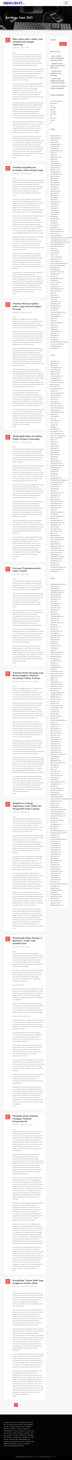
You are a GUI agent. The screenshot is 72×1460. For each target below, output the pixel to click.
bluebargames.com (55, 378)
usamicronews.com (55, 879)
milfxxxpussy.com (55, 314)
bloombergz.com (55, 429)
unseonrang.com (55, 714)
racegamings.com (55, 888)
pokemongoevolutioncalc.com (58, 884)
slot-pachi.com (54, 663)
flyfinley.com (53, 629)
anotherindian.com (55, 331)
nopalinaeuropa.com (56, 346)
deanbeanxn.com (55, 614)
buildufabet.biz (54, 227)
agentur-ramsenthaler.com (57, 763)
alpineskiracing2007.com (57, 537)
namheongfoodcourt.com (57, 522)
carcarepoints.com (55, 286)
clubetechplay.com (55, 854)
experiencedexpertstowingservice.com (61, 799)
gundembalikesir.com (56, 151)
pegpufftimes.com (55, 372)
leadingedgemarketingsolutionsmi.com (61, 238)
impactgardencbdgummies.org (58, 342)
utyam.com (53, 320)
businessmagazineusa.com (57, 782)
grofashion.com (54, 881)
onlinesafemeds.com (56, 174)
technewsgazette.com (56, 463)
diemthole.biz (54, 457)
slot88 (27, 1441)
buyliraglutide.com (55, 172)
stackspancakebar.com (56, 520)
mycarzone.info (54, 773)
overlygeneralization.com (57, 692)
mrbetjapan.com (55, 469)
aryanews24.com (55, 253)
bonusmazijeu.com (55, 843)
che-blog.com (54, 625)
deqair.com (53, 293)
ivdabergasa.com (55, 267)
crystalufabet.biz (54, 219)
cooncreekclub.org (55, 369)
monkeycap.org (54, 416)
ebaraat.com (53, 159)
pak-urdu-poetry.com (56, 716)
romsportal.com (54, 898)
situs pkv (52, 109)
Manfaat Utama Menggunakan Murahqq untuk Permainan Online (57, 81)
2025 (53, 18)
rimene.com (53, 510)
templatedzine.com (55, 301)
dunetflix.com (54, 310)
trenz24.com (53, 444)
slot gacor (12, 1426)
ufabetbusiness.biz (55, 191)
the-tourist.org (54, 423)
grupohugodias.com (56, 291)
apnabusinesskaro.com (56, 569)
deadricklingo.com (55, 756)
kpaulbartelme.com (55, 807)
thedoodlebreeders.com (57, 289)
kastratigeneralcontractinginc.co (59, 240)
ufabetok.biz (53, 221)
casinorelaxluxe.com (56, 852)
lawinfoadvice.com (55, 303)
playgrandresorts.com (56, 896)
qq (51, 122)
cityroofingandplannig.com (57, 265)
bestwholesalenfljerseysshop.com (59, 242)
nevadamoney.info (55, 508)
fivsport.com (53, 299)
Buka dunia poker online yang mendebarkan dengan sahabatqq (28, 42)
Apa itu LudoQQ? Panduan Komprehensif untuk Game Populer (57, 58)
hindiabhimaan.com (55, 561)
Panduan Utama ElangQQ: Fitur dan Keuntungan (55, 73)
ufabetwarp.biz (54, 178)
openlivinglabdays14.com (57, 244)
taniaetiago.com (54, 335)
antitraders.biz (54, 250)
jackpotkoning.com (55, 869)
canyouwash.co (54, 142)
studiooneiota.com (55, 741)
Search (53, 39)
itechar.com (53, 153)
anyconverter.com (55, 450)
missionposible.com (55, 548)
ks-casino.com (54, 284)
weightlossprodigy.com (56, 652)
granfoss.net (53, 533)
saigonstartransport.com (57, 493)
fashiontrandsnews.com (57, 231)
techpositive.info (55, 712)
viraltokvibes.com (55, 410)
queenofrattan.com (55, 731)
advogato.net (54, 425)
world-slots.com (54, 620)
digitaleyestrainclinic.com (57, 546)
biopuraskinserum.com (56, 501)
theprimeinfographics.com (57, 814)
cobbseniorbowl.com (56, 259)
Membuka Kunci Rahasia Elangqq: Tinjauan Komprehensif (25, 1119)
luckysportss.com (55, 875)
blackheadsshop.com (56, 801)
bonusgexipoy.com (55, 850)
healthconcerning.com (56, 675)
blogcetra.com (54, 718)
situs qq (52, 120)
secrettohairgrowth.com (57, 482)
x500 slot (12, 1428)
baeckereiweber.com (56, 136)
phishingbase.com (55, 886)
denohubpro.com (55, 735)
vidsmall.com (54, 786)
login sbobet (22, 1435)
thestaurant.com (55, 837)
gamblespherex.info (55, 760)
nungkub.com (54, 329)
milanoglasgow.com (55, 525)
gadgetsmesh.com (55, 697)
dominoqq (53, 107)
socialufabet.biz (54, 204)
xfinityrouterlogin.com (56, 552)
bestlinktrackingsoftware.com (58, 839)
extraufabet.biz (54, 197)
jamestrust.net (54, 442)
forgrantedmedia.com (56, 389)
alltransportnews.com (56, 229)
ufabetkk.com (54, 459)
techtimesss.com (55, 397)
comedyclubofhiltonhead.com (58, 809)
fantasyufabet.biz (55, 185)
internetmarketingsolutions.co (58, 720)
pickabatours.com (55, 599)
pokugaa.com (54, 892)
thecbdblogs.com (55, 565)
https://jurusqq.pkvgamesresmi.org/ (14, 1445)
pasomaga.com (54, 340)
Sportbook (35, 681)
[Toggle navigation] (66, 3)
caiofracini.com (54, 709)
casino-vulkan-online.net (57, 539)
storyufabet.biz (54, 214)
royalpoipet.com (54, 835)
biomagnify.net (54, 348)
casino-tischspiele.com (56, 437)
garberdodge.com (55, 384)
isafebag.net (53, 427)
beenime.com (54, 818)
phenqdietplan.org (55, 306)
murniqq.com (17, 1437)
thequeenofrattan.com (56, 733)
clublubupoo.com (55, 841)
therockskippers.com (56, 531)
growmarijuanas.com (56, 688)
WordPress (35, 1457)
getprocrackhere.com (56, 860)
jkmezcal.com (54, 828)
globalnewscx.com (55, 724)
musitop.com (54, 318)
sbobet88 (30, 1435)
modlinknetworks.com (56, 871)
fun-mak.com (54, 822)
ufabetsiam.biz (54, 187)
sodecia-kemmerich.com (57, 820)
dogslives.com (54, 726)
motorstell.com (54, 401)
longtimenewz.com (55, 873)
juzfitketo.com (54, 337)
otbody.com (53, 440)
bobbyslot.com (54, 644)
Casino (25, 1286)
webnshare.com (54, 690)
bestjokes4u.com (55, 637)
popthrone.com (54, 618)
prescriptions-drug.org (56, 406)
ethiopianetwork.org (56, 695)
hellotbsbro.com (54, 703)
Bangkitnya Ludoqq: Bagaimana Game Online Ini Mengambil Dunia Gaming (27, 806)
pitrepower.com (54, 542)
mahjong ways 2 (8, 1431)
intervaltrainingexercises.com (58, 830)
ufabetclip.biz (54, 180)
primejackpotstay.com (56, 890)
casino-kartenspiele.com (57, 433)
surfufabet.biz (54, 206)
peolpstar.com (54, 391)
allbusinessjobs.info (55, 595)
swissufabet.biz (54, 189)
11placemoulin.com (55, 646)
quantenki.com (54, 780)
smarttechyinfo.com (56, 654)
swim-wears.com (55, 386)
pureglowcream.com (56, 478)
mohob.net (53, 650)
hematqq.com (26, 1437)
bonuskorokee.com (55, 847)
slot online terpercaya (56, 101)
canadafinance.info (55, 505)
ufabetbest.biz (54, 208)
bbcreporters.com (55, 233)
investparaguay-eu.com (56, 278)
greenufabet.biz (54, 193)
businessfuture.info (55, 608)
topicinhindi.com (55, 588)
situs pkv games (28, 1424)
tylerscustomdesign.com (57, 393)
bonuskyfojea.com (55, 845)
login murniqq (14, 1439)
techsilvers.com (54, 295)
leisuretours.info (54, 701)
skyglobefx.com (54, 758)
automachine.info (55, 748)
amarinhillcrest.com (55, 420)
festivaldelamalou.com (56, 380)
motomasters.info (55, 771)
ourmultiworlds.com (56, 367)
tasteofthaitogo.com (56, 484)
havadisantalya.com (55, 144)
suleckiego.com (54, 571)
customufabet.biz (55, 212)
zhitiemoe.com (54, 327)
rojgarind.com (54, 678)
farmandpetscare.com (56, 705)
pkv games (53, 112)
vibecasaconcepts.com (56, 775)
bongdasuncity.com (55, 661)
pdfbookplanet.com (55, 729)
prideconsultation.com (56, 631)
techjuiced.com (54, 161)
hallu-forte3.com (54, 527)
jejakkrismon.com (55, 454)
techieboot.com (54, 148)
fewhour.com (54, 680)
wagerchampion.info (56, 752)
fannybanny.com (55, 864)
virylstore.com (54, 399)
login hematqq (23, 1439)
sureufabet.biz (54, 210)
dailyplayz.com (54, 858)
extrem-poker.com (55, 282)
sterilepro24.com (55, 792)
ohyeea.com (53, 325)
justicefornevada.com (56, 699)
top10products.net (55, 597)
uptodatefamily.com (56, 316)
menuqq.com (7, 1422)
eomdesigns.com (55, 765)
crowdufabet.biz (54, 225)
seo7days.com (54, 476)
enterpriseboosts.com (56, 431)
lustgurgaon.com (55, 639)
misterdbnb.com (55, 826)
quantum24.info (54, 777)
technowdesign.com (56, 261)
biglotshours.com (55, 170)
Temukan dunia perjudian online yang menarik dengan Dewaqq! (27, 306)
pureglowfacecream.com (57, 465)
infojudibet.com (54, 610)
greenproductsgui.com (56, 673)
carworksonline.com (56, 395)
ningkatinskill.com (55, 297)
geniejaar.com (54, 642)
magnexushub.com (55, 165)
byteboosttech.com (55, 163)
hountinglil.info (54, 633)
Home (48, 18)
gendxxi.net (53, 769)
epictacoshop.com (55, 499)
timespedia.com (54, 452)
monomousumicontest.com (58, 754)
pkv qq (14, 1422)
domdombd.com (55, 856)
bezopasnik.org (54, 488)
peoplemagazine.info (56, 138)
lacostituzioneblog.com (56, 323)
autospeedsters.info (55, 750)
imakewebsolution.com (56, 622)
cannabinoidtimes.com (56, 671)
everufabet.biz (54, 223)
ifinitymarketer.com (55, 867)
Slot (31, 173)
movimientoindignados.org (57, 312)
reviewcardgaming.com (56, 797)
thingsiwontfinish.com (56, 905)
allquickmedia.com (55, 461)
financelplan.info (55, 605)
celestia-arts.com (55, 374)
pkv (51, 116)
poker (52, 105)
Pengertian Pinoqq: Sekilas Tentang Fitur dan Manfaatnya (57, 66)
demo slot (6, 1428)
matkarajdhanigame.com (57, 616)
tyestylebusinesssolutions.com (58, 833)
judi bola (18, 1426)
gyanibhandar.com (55, 176)
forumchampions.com (56, 376)
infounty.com (54, 276)
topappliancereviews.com (57, 556)
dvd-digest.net (54, 514)
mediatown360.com (55, 544)
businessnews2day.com (56, 788)
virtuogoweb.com (55, 168)
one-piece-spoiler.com (56, 739)
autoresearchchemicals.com (58, 567)
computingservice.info (56, 707)
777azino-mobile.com (56, 257)
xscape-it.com (54, 255)
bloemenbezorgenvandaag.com (59, 480)
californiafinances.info (56, 503)
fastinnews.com (54, 862)
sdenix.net (53, 418)
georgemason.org (55, 586)
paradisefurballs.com (56, 667)
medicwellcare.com (55, 784)
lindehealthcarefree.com (57, 593)
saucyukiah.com (54, 361)
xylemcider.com (54, 333)
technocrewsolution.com (57, 408)
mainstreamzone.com (56, 686)
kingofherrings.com (55, 467)
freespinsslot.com (55, 665)
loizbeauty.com (54, 448)
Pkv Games (26, 48)
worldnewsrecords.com (56, 790)
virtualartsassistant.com (57, 811)
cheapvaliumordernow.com (58, 816)
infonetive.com (54, 497)
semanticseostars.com (56, 684)
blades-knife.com (55, 737)
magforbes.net (54, 414)
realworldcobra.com (55, 746)
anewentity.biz (54, 471)
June (58, 18)
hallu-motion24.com (56, 529)
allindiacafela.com (55, 535)
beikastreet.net (54, 363)
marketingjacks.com (55, 554)
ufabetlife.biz (53, 199)
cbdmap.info (53, 612)
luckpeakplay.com (55, 877)
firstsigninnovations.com (57, 382)
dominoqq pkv (21, 1422)
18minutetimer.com (55, 682)
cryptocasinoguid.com (56, 236)
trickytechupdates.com (56, 558)
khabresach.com (54, 563)
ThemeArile (53, 1457)
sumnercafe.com (55, 308)
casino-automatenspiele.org (58, 435)
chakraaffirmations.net (56, 635)
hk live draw (53, 103)
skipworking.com (55, 446)
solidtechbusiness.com (56, 794)
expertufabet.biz (54, 182)
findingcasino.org (55, 743)
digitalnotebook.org (55, 656)
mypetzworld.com (55, 274)
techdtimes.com (54, 146)
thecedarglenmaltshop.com (58, 584)
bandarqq (6, 1441)
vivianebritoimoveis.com (57, 412)
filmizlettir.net (54, 365)
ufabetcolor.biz (54, 195)
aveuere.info (53, 669)
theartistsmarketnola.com (57, 516)
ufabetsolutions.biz (55, 202)
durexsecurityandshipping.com (59, 263)
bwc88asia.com (54, 280)
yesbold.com (53, 155)
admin (17, 48)
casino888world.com (56, 824)
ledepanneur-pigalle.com (57, 512)
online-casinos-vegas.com (57, 550)
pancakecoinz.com (55, 627)
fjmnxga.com (53, 491)
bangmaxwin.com (55, 495)
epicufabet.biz (54, 216)
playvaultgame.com (55, 894)
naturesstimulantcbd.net (57, 344)
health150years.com (56, 403)
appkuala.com (54, 474)
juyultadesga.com (55, 270)
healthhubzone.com (56, 157)
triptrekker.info (54, 767)
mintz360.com (54, 648)
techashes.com (54, 140)
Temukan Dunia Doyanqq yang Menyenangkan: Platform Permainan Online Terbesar (28, 675)
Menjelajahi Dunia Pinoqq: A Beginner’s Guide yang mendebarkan (27, 941)
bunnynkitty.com (55, 486)
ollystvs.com (53, 722)
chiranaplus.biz (54, 518)
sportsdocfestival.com (56, 901)
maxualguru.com (55, 659)
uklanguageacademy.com (57, 591)
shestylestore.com (55, 903)
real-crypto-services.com (57, 272)
